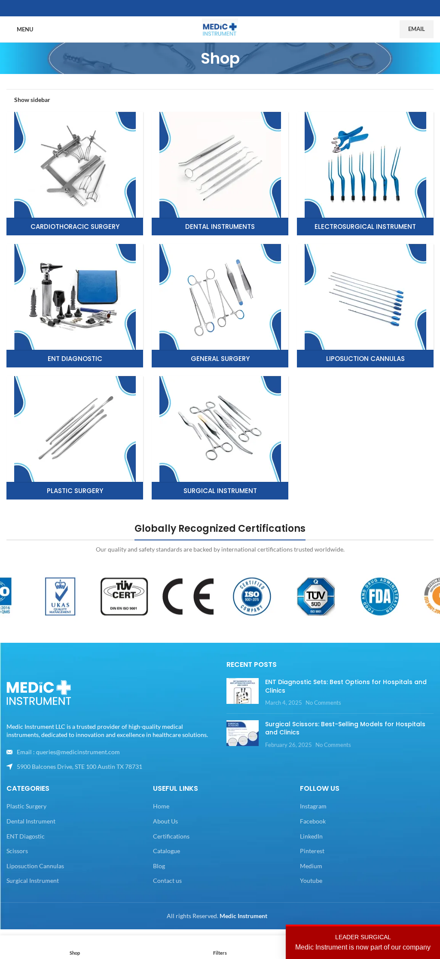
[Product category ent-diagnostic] (74, 305)
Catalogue (166, 850)
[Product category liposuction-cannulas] (365, 305)
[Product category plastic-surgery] (74, 438)
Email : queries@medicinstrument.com (68, 751)
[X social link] (220, 8)
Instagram (313, 806)
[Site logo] (220, 28)
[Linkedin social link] (230, 8)
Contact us (167, 880)
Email (416, 28)
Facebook (313, 821)
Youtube (311, 880)
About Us (165, 821)
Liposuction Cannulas (35, 866)
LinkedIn (311, 836)
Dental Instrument (30, 821)
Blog (159, 866)
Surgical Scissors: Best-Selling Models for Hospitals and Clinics (345, 728)
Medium (311, 866)
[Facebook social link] (210, 8)
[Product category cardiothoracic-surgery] (74, 173)
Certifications (171, 836)
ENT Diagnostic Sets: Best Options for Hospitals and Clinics (346, 686)
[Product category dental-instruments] (220, 173)
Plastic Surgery (26, 806)
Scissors (17, 850)
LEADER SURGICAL (363, 942)
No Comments (323, 703)
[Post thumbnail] (242, 692)
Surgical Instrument (32, 880)
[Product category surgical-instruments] (220, 438)
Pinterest (312, 850)
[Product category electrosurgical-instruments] (365, 173)
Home (161, 806)
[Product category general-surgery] (220, 305)
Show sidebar (32, 99)
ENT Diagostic (25, 836)
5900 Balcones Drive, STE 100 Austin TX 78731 (79, 766)
